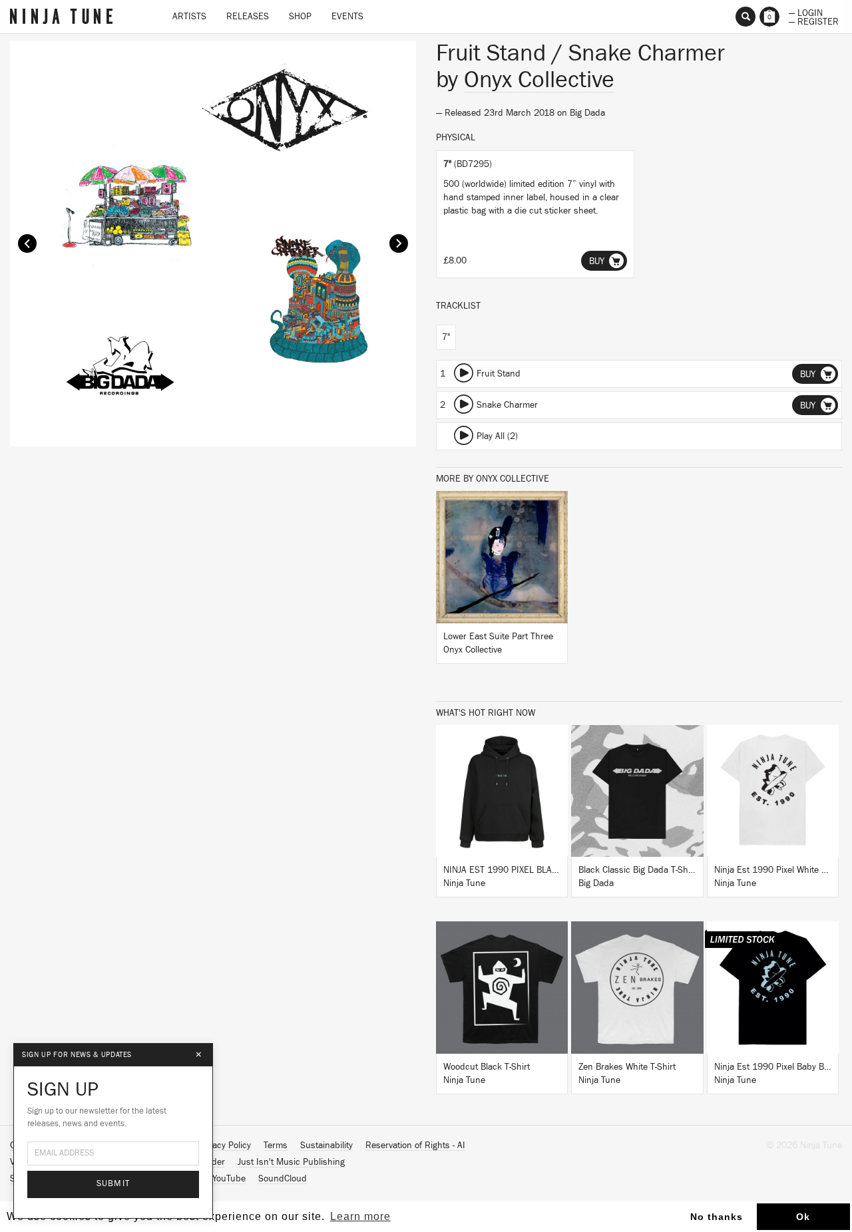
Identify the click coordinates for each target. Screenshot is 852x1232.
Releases (247, 16)
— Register (814, 20)
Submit (113, 1183)
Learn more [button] (360, 1216)
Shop (300, 16)
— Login (806, 12)
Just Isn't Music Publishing (291, 1162)
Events (347, 16)
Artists (189, 16)
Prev (27, 243)
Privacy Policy (224, 1145)
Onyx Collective (539, 80)
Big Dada (587, 113)
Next (398, 243)
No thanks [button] (716, 1216)
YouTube (229, 1178)
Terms (276, 1145)
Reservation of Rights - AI (415, 1145)
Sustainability (326, 1145)
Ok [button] (803, 1216)
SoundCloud (282, 1178)
